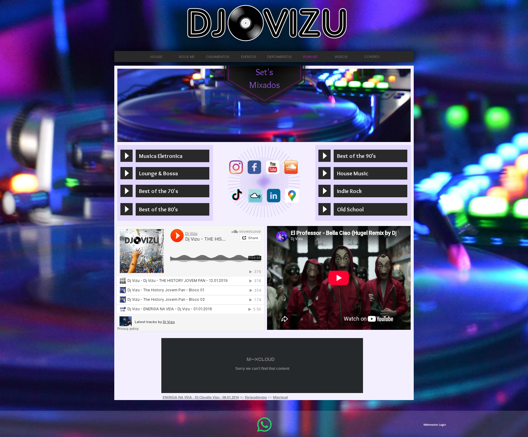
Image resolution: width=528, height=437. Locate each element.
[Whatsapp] (264, 425)
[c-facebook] (254, 167)
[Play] (126, 156)
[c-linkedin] (273, 195)
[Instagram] (236, 167)
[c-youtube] (273, 167)
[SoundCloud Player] (190, 278)
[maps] (292, 195)
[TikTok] (237, 195)
